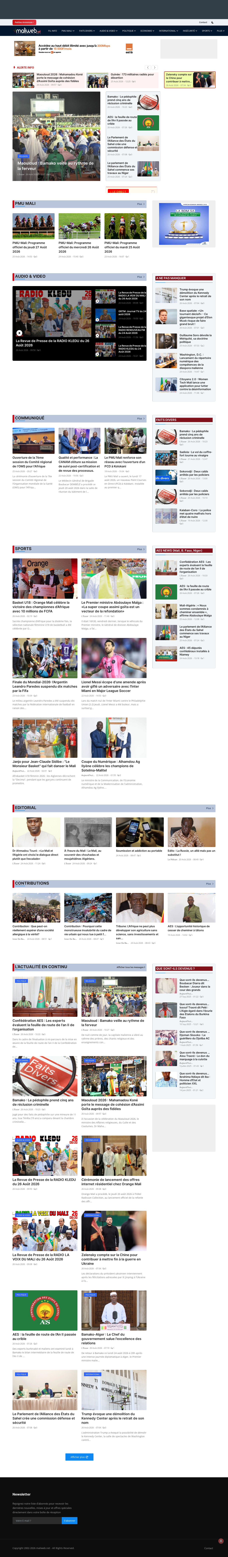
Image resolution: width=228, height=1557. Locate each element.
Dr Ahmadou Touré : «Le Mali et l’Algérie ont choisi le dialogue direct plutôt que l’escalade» (35, 854)
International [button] (167, 30)
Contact (203, 22)
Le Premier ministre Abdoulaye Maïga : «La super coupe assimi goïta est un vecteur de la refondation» (112, 607)
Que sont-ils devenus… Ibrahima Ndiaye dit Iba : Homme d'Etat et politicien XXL (195, 1078)
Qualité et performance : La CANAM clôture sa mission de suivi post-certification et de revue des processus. (79, 464)
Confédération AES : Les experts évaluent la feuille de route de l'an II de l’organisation (196, 566)
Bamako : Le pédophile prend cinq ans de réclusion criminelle (121, 100)
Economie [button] (146, 30)
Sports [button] (206, 30)
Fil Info (52, 30)
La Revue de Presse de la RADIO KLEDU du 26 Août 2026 (52, 343)
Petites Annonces (23, 22)
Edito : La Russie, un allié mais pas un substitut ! (191, 852)
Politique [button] (127, 30)
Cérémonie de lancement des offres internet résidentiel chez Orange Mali (111, 1182)
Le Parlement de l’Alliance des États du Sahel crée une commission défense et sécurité (122, 144)
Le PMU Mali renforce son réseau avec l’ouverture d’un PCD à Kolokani (124, 462)
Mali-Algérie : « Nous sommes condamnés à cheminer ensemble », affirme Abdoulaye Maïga (196, 610)
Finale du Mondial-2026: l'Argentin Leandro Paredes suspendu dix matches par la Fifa (45, 686)
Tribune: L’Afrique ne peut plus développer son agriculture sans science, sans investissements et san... (137, 932)
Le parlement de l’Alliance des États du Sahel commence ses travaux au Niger (121, 168)
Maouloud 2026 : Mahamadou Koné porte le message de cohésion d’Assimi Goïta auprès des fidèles (60, 78)
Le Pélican (172, 859)
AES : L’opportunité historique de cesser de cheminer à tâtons (189, 928)
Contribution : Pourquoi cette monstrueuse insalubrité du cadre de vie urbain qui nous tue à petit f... (87, 930)
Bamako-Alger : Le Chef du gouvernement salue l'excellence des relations (111, 1338)
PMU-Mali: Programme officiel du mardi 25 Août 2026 (122, 247)
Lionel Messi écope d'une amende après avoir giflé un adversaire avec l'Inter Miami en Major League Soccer (113, 686)
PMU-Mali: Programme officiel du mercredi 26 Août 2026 (79, 247)
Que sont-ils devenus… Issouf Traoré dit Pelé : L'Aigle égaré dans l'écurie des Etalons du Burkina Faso (196, 1010)
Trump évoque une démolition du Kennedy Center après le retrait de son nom (195, 294)
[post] (56, 136)
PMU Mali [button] (67, 30)
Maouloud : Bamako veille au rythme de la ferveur (112, 1023)
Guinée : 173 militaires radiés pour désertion (132, 76)
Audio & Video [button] (107, 30)
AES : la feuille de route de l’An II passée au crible (122, 120)
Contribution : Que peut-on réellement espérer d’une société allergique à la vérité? (33, 930)
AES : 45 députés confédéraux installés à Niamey (194, 651)
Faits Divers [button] (85, 30)
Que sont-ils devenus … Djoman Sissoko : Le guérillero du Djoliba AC (195, 1035)
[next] (155, 67)
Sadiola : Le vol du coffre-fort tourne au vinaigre (196, 453)
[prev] (148, 67)
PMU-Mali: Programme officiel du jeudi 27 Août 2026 (30, 247)
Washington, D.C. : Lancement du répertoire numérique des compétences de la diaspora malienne (195, 361)
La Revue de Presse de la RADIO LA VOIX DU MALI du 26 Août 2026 (132, 295)
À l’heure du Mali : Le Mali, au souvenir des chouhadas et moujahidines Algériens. (82, 854)
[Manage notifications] (221, 1541)
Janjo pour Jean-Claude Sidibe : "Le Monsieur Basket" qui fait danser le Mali (44, 764)
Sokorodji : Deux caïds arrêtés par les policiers (194, 473)
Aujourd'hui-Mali (19, 770)
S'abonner (69, 1520)
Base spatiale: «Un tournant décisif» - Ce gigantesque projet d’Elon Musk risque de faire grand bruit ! (196, 317)
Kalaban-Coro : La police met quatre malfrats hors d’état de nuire (195, 513)
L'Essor (21, 174)
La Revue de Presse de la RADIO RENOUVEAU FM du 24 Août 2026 (132, 330)
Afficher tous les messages (130, 967)
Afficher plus (78, 1457)
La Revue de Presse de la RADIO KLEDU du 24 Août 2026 (132, 348)
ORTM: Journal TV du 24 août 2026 (132, 313)
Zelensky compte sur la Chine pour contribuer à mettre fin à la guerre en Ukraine (179, 78)
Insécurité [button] (189, 30)
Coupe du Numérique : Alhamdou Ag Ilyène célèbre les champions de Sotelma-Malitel (110, 766)
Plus (219, 30)
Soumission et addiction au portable (139, 850)
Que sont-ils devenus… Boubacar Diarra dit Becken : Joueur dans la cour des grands (195, 985)
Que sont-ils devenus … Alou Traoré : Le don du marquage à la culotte (195, 1056)
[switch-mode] (212, 22)
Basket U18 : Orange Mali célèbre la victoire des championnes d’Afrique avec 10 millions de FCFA (41, 607)
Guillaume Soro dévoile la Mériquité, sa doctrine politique (196, 339)
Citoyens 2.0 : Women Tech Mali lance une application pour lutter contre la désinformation (195, 384)
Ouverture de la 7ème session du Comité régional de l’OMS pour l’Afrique (32, 462)
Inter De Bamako (19, 939)
